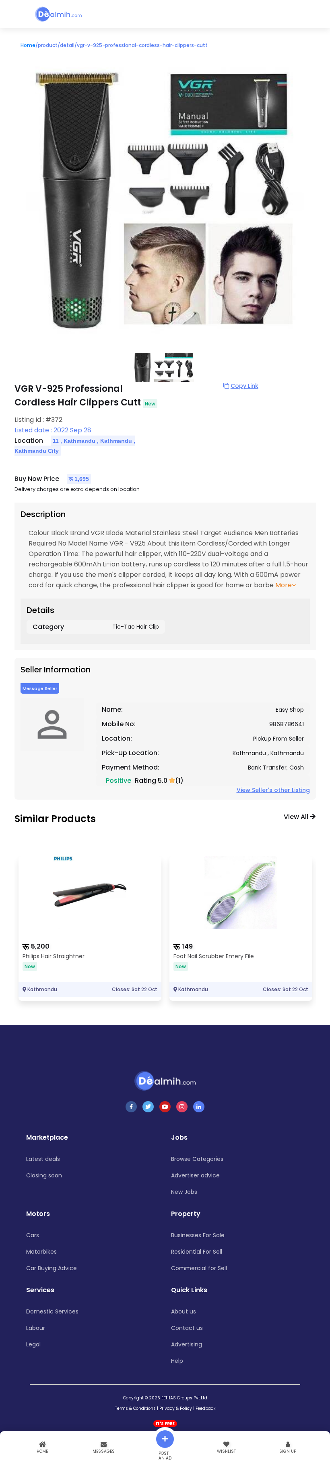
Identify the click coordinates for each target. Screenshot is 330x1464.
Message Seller (40, 688)
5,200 (40, 946)
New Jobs (184, 1192)
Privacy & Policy (175, 1408)
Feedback (205, 1408)
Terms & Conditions (135, 1408)
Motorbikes (41, 1252)
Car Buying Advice (51, 1268)
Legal (33, 1344)
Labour (35, 1328)
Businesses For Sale (198, 1235)
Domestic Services (52, 1311)
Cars (32, 1235)
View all (297, 816)
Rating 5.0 (152, 780)
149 (187, 946)
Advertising (186, 1344)
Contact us (187, 1328)
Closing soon (44, 1175)
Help (177, 1361)
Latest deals (43, 1159)
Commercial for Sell (199, 1268)
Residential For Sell (196, 1252)
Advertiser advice (195, 1175)
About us (183, 1311)
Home (28, 45)
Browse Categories (197, 1159)
